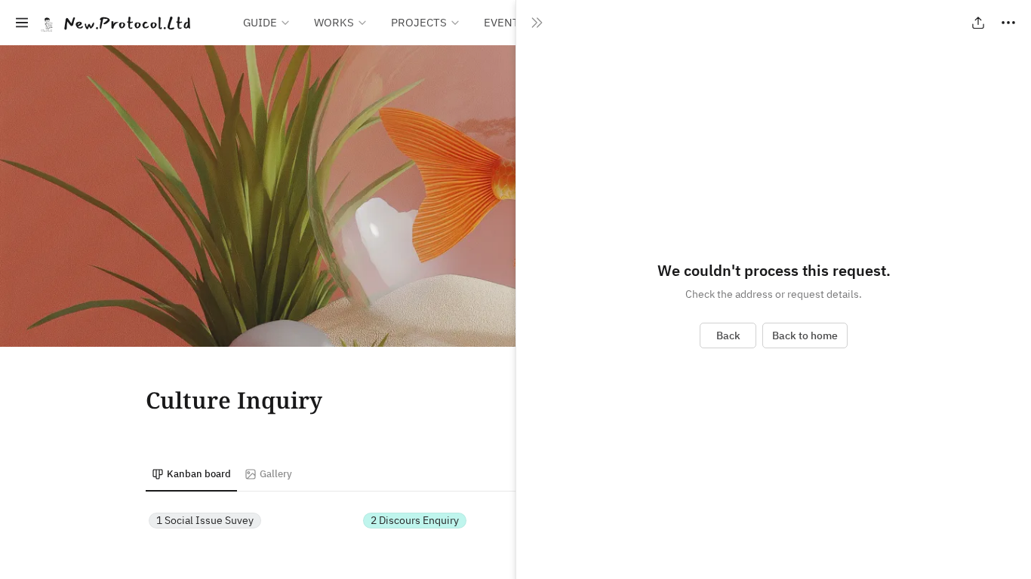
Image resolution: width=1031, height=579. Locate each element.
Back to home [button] (805, 335)
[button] (22, 22)
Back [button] (728, 335)
